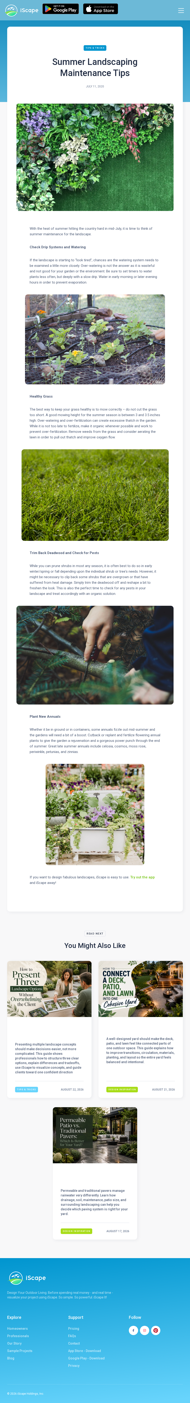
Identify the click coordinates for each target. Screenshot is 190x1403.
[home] (21, 10)
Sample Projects (19, 1351)
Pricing (73, 1328)
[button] (181, 10)
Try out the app (142, 877)
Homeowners (17, 1328)
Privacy (73, 1366)
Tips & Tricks (95, 48)
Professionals (18, 1336)
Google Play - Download (86, 1358)
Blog (10, 1358)
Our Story (14, 1343)
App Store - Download (84, 1351)
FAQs (72, 1336)
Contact (74, 1343)
